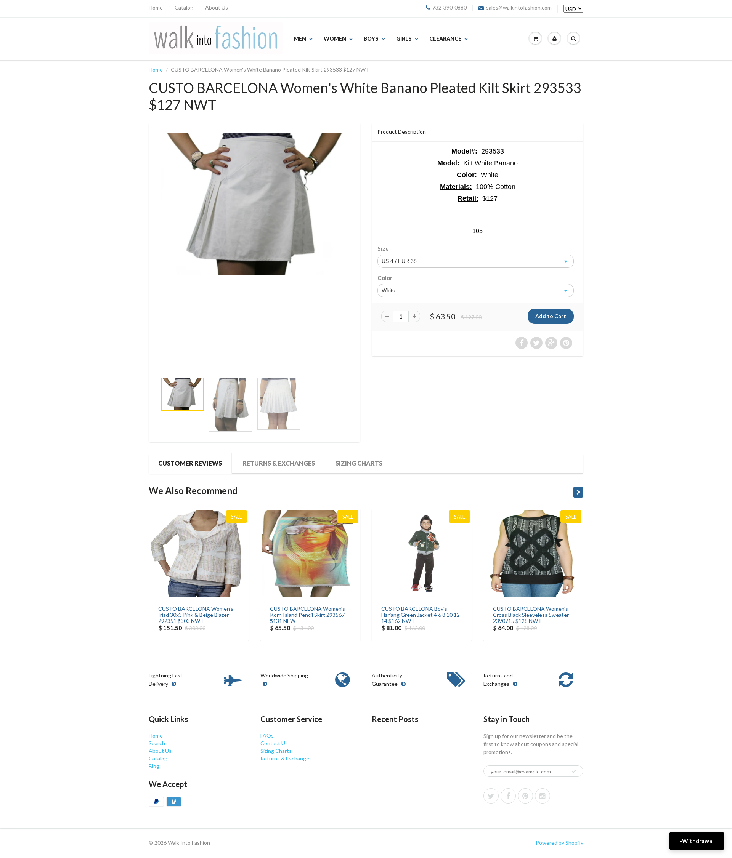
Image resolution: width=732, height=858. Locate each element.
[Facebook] (508, 796)
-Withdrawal (697, 840)
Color (384, 277)
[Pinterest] (525, 796)
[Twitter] (491, 796)
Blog (154, 766)
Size (383, 248)
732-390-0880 (449, 8)
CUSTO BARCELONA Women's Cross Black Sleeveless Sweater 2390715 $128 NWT (531, 614)
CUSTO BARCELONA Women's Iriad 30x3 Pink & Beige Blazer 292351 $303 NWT (195, 614)
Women (335, 38)
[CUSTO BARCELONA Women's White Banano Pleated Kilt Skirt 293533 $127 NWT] (254, 204)
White (388, 290)
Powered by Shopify (559, 842)
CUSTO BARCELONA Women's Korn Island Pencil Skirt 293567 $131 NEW (307, 614)
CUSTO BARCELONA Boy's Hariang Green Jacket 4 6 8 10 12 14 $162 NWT (420, 614)
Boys (371, 38)
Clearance (445, 38)
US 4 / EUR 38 (399, 261)
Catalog (184, 8)
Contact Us (274, 743)
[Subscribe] (573, 771)
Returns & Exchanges (278, 463)
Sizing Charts (359, 463)
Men (300, 38)
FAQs (267, 735)
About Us (216, 8)
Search (157, 743)
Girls (404, 38)
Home (156, 8)
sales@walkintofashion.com (519, 8)
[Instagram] (542, 796)
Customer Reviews (190, 463)
